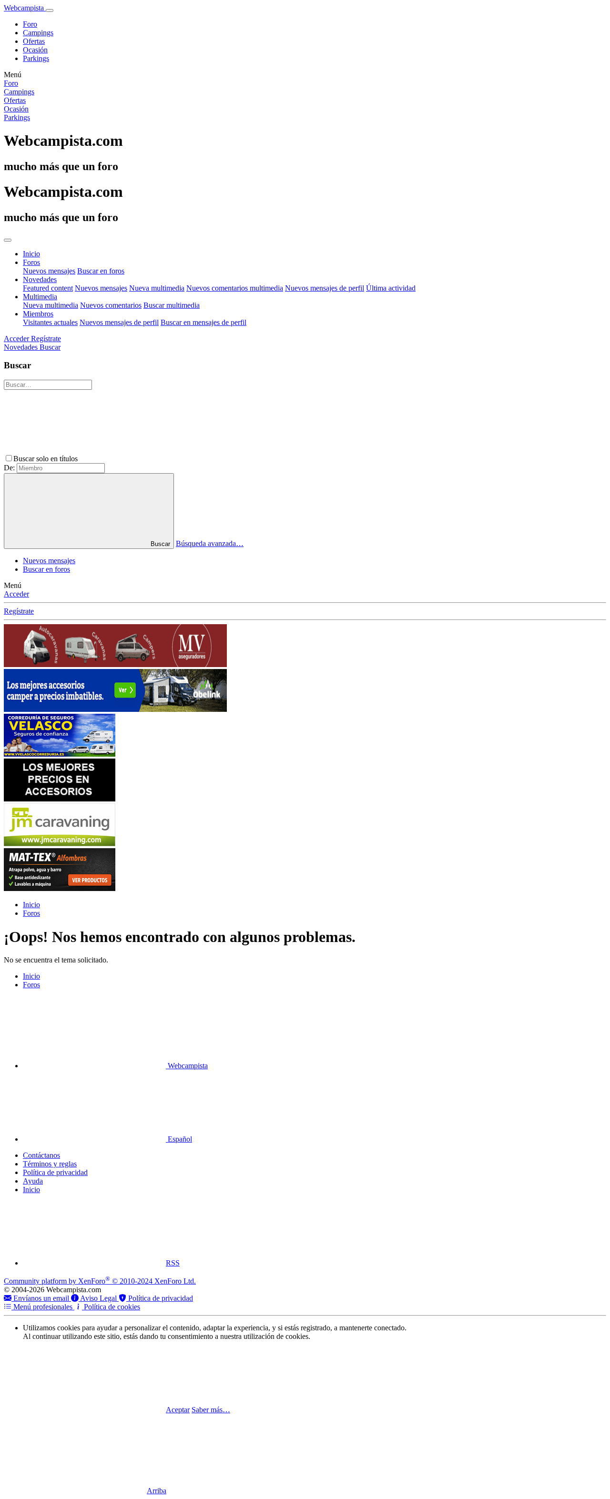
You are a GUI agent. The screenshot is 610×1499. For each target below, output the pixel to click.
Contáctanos (41, 1155)
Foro (30, 24)
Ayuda (33, 1181)
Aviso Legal (99, 1298)
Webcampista (187, 1066)
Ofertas (34, 41)
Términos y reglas (50, 1164)
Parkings (36, 58)
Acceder (16, 594)
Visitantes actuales (50, 322)
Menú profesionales (42, 1307)
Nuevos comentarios (111, 305)
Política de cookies (111, 1307)
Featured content (48, 288)
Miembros (38, 314)
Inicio (31, 254)
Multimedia (40, 297)
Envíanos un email (41, 1298)
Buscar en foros (100, 271)
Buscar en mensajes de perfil (203, 322)
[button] (151, 459)
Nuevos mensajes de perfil (324, 288)
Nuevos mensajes (49, 271)
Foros (31, 262)
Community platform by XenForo (100, 1281)
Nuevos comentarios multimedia (234, 288)
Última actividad (391, 288)
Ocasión (35, 50)
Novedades (40, 279)
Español (179, 1139)
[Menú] (49, 10)
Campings (38, 33)
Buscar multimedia (171, 305)
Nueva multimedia (156, 288)
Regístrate (19, 611)
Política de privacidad (55, 1172)
